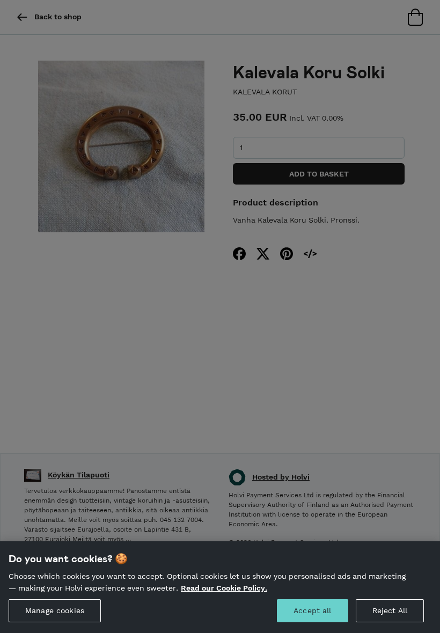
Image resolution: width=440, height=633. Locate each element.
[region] (220, 587)
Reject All (389, 610)
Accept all (312, 610)
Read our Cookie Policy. (224, 588)
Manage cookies (54, 610)
